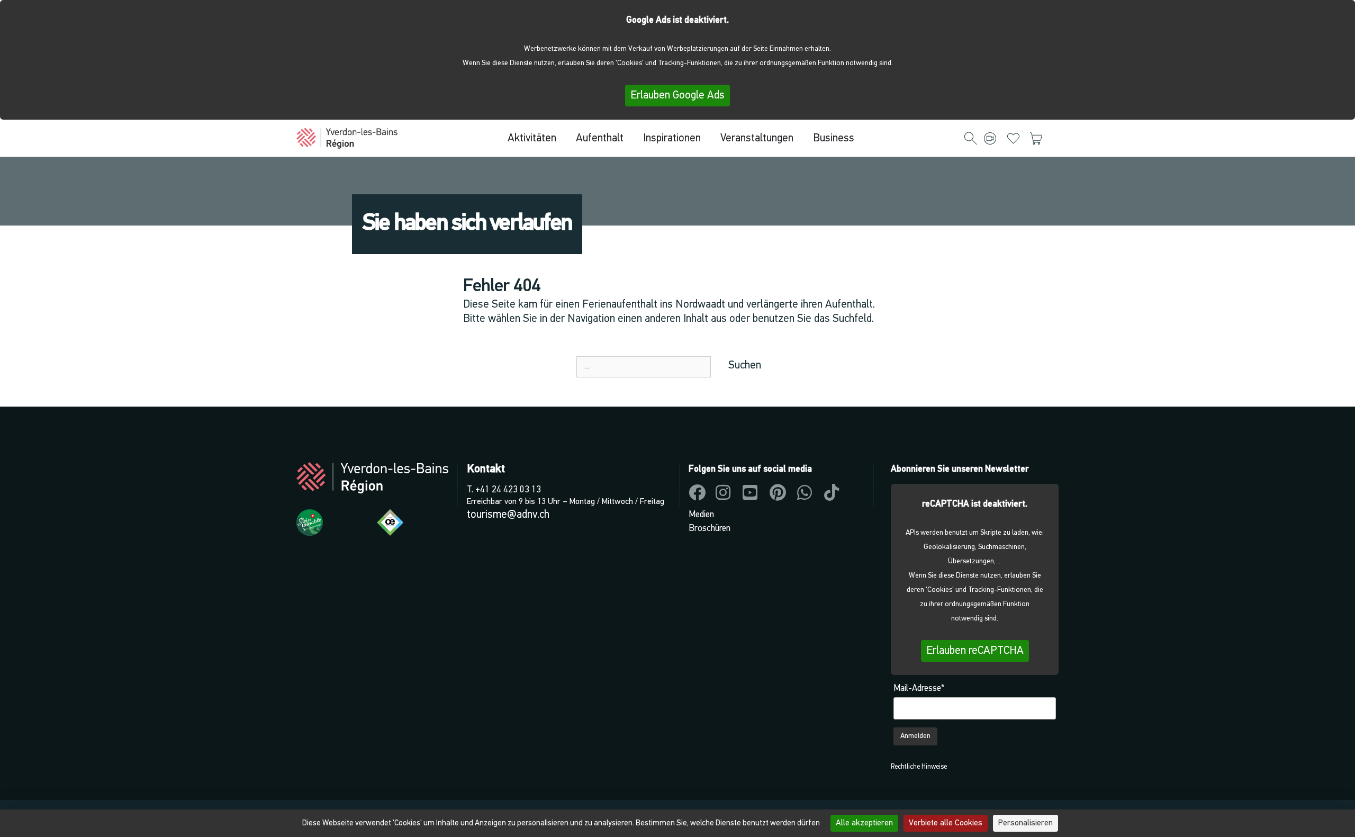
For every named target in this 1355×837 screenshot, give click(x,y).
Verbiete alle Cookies (945, 823)
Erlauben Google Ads (677, 95)
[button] (970, 139)
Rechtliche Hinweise (919, 766)
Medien (701, 514)
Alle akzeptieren (864, 823)
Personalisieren (1025, 823)
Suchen (744, 365)
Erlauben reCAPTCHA (975, 650)
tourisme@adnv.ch (508, 514)
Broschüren (709, 528)
